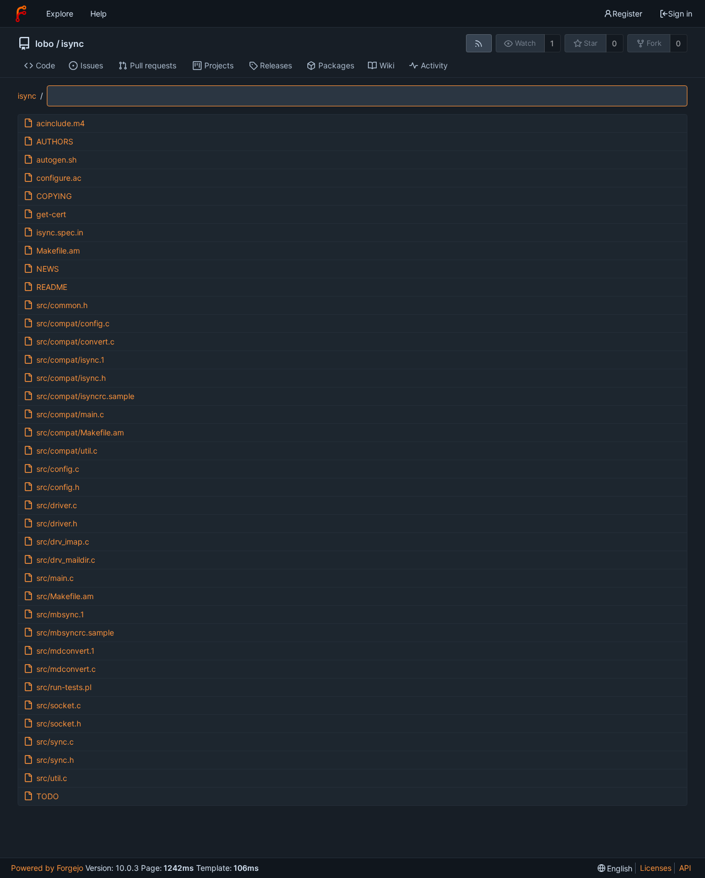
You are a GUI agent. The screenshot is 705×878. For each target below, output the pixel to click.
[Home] (21, 14)
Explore (59, 13)
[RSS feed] (479, 43)
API (685, 867)
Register (627, 13)
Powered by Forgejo (47, 867)
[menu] (615, 868)
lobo (44, 43)
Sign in (680, 13)
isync (72, 43)
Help (98, 13)
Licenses (655, 867)
